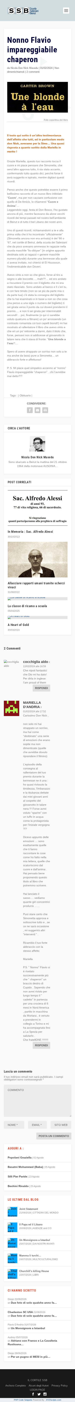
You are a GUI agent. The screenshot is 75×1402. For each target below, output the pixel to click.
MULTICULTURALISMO (45, 1259)
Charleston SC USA (20, 1312)
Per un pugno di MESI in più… (30, 1356)
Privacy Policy (60, 1385)
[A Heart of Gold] (38, 617)
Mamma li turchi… (30, 1255)
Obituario (25, 395)
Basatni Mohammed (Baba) (25, 1166)
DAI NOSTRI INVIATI (43, 1243)
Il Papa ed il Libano (30, 1224)
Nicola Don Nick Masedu (24, 68)
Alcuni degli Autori (39, 1385)
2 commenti (33, 71)
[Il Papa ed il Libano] (12, 1227)
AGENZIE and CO (42, 1228)
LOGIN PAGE (37, 1389)
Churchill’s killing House (34, 1271)
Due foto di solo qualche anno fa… (34, 1302)
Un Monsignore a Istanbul (34, 1240)
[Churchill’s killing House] (12, 1274)
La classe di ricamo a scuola (27, 606)
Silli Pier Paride (17, 1176)
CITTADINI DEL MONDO (45, 1212)
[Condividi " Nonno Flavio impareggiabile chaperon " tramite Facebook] (30, 410)
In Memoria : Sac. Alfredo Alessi (30, 531)
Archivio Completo (15, 1385)
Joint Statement (28, 1209)
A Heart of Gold (18, 625)
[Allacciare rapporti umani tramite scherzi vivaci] (38, 560)
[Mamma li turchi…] (12, 1258)
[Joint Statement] (12, 1212)
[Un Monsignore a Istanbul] (12, 1243)
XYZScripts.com (53, 1400)
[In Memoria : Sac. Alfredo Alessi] (38, 508)
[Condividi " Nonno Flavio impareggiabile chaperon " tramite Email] (37, 410)
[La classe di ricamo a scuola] (38, 598)
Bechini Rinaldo (18, 1186)
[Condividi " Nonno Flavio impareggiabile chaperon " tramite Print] (45, 410)
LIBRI (36, 1275)
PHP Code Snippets (23, 1400)
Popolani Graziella (20, 1157)
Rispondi (41, 688)
